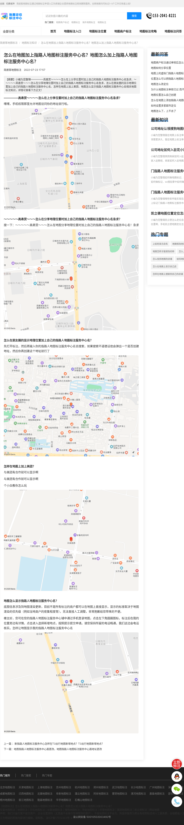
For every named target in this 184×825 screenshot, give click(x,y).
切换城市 (10, 3)
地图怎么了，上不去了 (163, 110)
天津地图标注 (26, 787)
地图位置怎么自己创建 (163, 94)
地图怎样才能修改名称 (163, 251)
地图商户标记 (62, 22)
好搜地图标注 (107, 809)
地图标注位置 (97, 31)
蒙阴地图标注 (119, 793)
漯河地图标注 (138, 793)
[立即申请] (176, 764)
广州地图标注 (157, 787)
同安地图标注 (101, 793)
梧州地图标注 (7, 799)
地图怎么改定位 (160, 83)
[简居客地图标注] (11, 16)
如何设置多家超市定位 (163, 105)
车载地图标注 (7, 809)
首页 (53, 31)
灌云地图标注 (82, 793)
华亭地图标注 (63, 799)
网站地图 (154, 809)
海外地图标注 (88, 22)
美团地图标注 (124, 809)
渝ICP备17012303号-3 (59, 817)
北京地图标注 (7, 787)
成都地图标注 (7, 793)
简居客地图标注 (9, 42)
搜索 (134, 15)
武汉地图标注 (119, 787)
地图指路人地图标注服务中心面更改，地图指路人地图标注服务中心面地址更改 (58, 748)
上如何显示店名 (160, 244)
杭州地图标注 (82, 787)
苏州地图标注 (63, 787)
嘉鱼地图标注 (157, 793)
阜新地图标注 (63, 793)
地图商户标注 (123, 31)
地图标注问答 (173, 31)
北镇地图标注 (44, 793)
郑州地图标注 (101, 787)
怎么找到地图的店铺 (162, 259)
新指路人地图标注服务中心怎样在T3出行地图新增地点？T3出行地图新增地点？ (59, 743)
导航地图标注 (89, 809)
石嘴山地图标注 (83, 799)
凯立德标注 (140, 809)
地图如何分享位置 (161, 67)
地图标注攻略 (148, 31)
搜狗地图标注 (72, 809)
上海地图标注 (44, 787)
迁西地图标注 (26, 793)
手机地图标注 (37, 809)
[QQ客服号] (176, 776)
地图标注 (75, 22)
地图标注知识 (29, 42)
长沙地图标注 (138, 787)
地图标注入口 (72, 31)
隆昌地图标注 (44, 799)
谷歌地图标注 (54, 809)
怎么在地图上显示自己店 (164, 266)
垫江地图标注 (26, 799)
